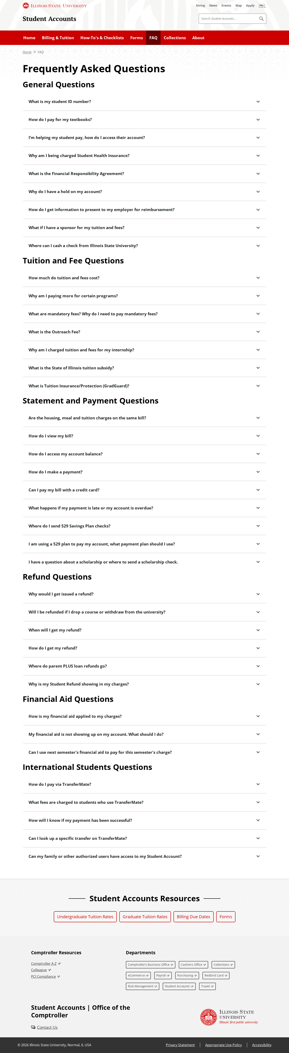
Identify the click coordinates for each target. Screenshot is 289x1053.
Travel (205, 986)
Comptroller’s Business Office (148, 965)
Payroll (161, 975)
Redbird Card (214, 975)
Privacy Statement (180, 1045)
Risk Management (140, 986)
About (198, 37)
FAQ (153, 37)
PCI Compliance (43, 976)
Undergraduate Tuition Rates (85, 916)
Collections (175, 37)
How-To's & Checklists (102, 37)
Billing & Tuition (58, 37)
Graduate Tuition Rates (145, 916)
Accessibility (261, 1045)
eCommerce (136, 975)
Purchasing (185, 975)
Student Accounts (49, 18)
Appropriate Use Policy (223, 1045)
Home (29, 37)
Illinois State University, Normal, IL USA (60, 1045)
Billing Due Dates (193, 916)
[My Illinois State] (262, 5)
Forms (136, 37)
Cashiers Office (191, 965)
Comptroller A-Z (43, 963)
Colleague (39, 970)
